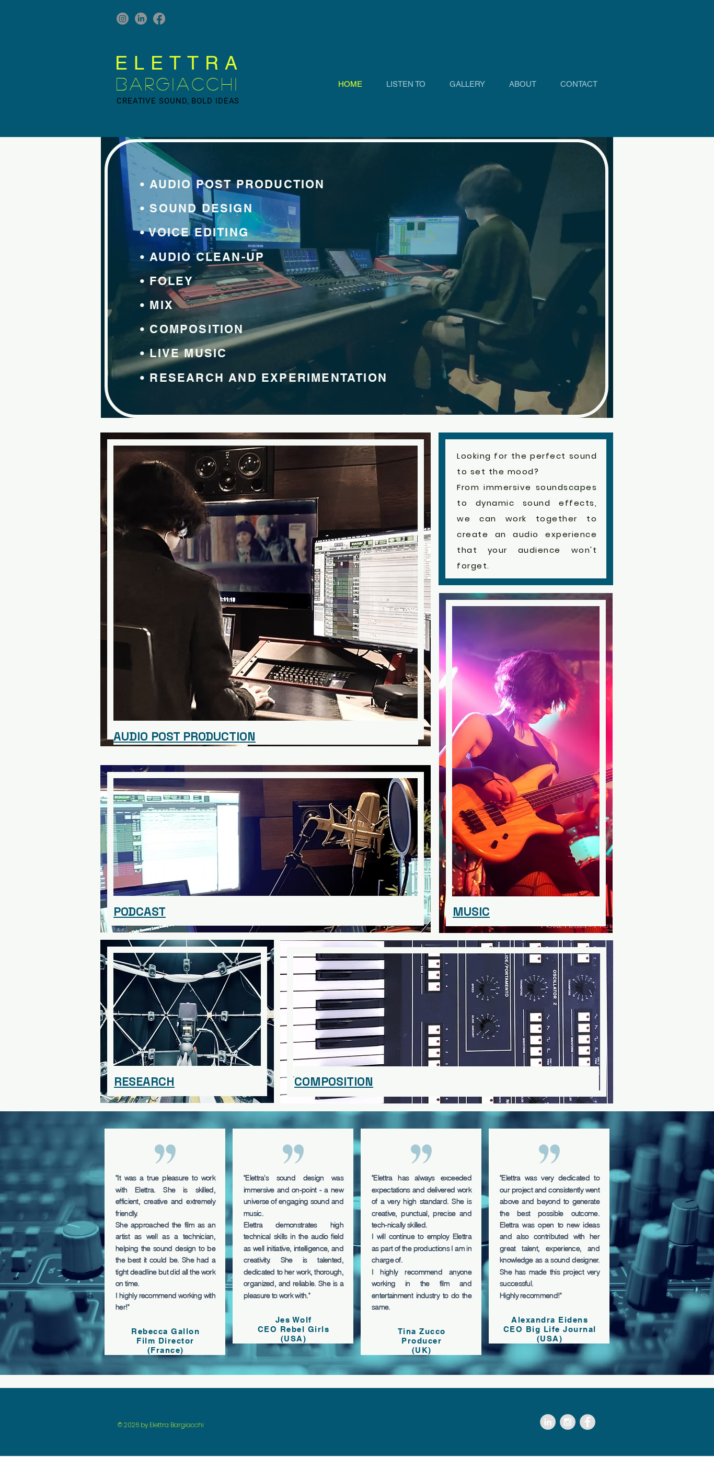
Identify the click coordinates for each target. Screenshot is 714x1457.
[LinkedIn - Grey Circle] (548, 1422)
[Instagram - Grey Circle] (567, 1422)
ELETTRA (179, 63)
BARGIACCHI (177, 83)
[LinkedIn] (141, 19)
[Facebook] (159, 19)
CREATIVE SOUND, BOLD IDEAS (178, 101)
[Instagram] (123, 19)
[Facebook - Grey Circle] (587, 1422)
